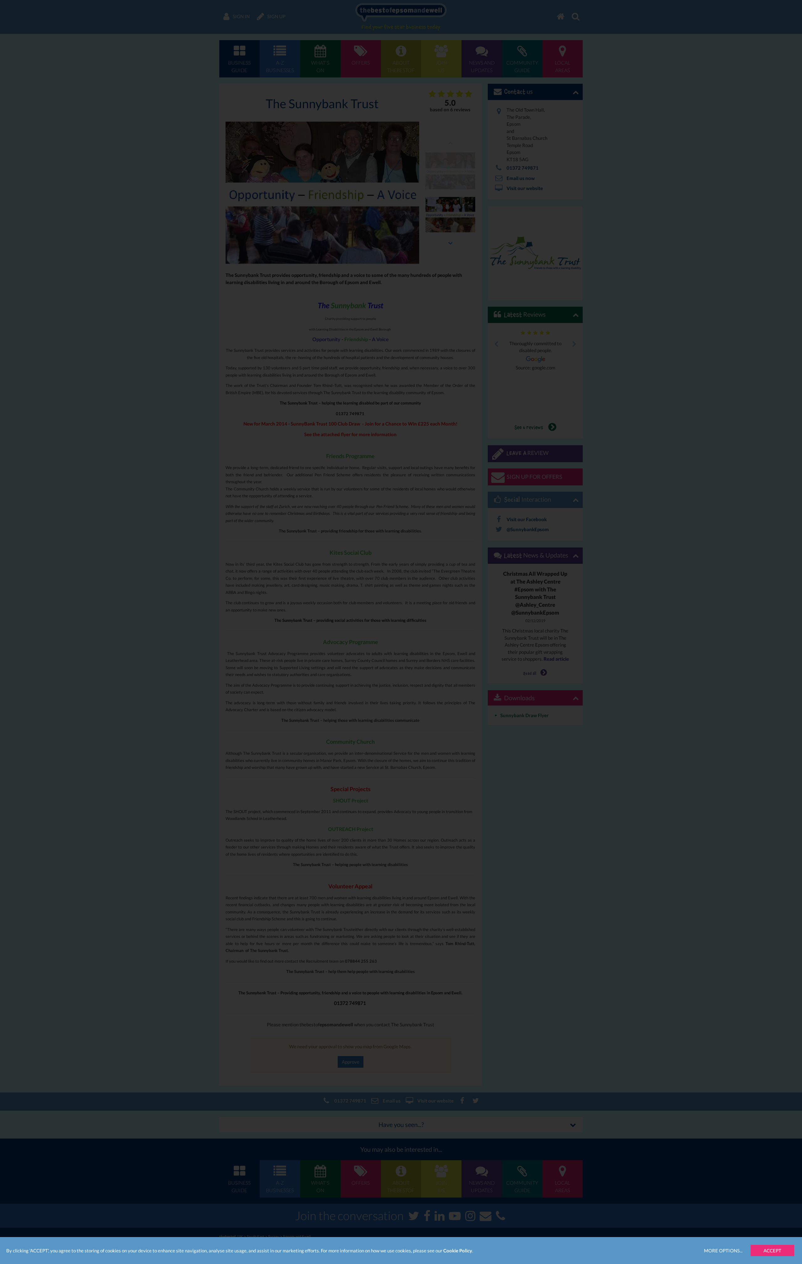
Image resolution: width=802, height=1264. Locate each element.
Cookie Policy (457, 1250)
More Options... (723, 1250)
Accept (772, 1250)
